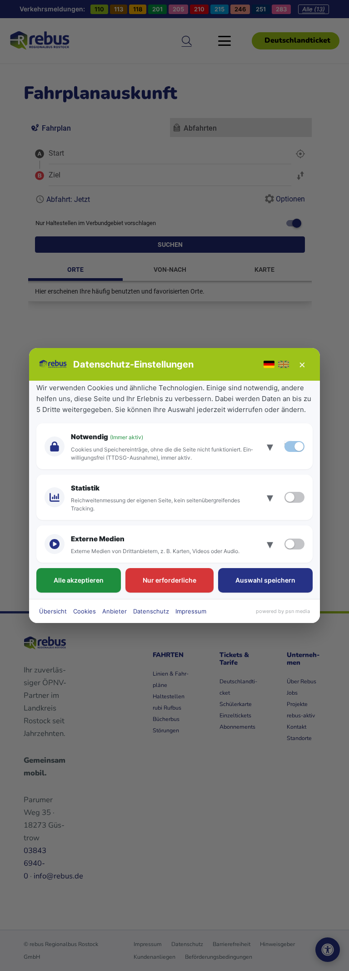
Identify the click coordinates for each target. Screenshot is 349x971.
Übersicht (53, 611)
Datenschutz (151, 611)
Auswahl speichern (265, 580)
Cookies (84, 611)
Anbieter (114, 611)
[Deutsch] (269, 364)
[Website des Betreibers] (53, 364)
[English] (283, 364)
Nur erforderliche (169, 580)
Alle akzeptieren (79, 580)
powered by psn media (283, 611)
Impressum (190, 611)
